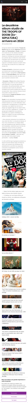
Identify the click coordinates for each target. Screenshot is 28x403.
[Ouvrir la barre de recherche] (22, 2)
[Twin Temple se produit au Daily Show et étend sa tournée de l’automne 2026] (11, 360)
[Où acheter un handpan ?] (11, 232)
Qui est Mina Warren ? (7, 253)
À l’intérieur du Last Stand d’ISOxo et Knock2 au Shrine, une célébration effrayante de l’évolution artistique (14, 197)
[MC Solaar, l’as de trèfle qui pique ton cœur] (11, 268)
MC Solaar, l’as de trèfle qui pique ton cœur (13, 271)
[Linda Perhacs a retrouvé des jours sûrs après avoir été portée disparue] (11, 340)
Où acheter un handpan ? (8, 235)
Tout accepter (14, 393)
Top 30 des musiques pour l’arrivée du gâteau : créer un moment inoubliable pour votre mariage (14, 291)
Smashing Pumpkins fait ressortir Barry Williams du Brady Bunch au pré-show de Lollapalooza (13, 321)
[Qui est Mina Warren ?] (11, 250)
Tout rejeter (14, 400)
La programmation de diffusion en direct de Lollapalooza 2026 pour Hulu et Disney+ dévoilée (13, 374)
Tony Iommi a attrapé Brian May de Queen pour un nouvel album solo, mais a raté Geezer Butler (13, 333)
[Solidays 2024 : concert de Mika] (11, 214)
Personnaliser (14, 396)
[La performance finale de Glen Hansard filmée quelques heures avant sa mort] (11, 297)
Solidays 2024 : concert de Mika (10, 217)
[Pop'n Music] (2, 2)
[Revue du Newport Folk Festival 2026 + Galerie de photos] (11, 350)
